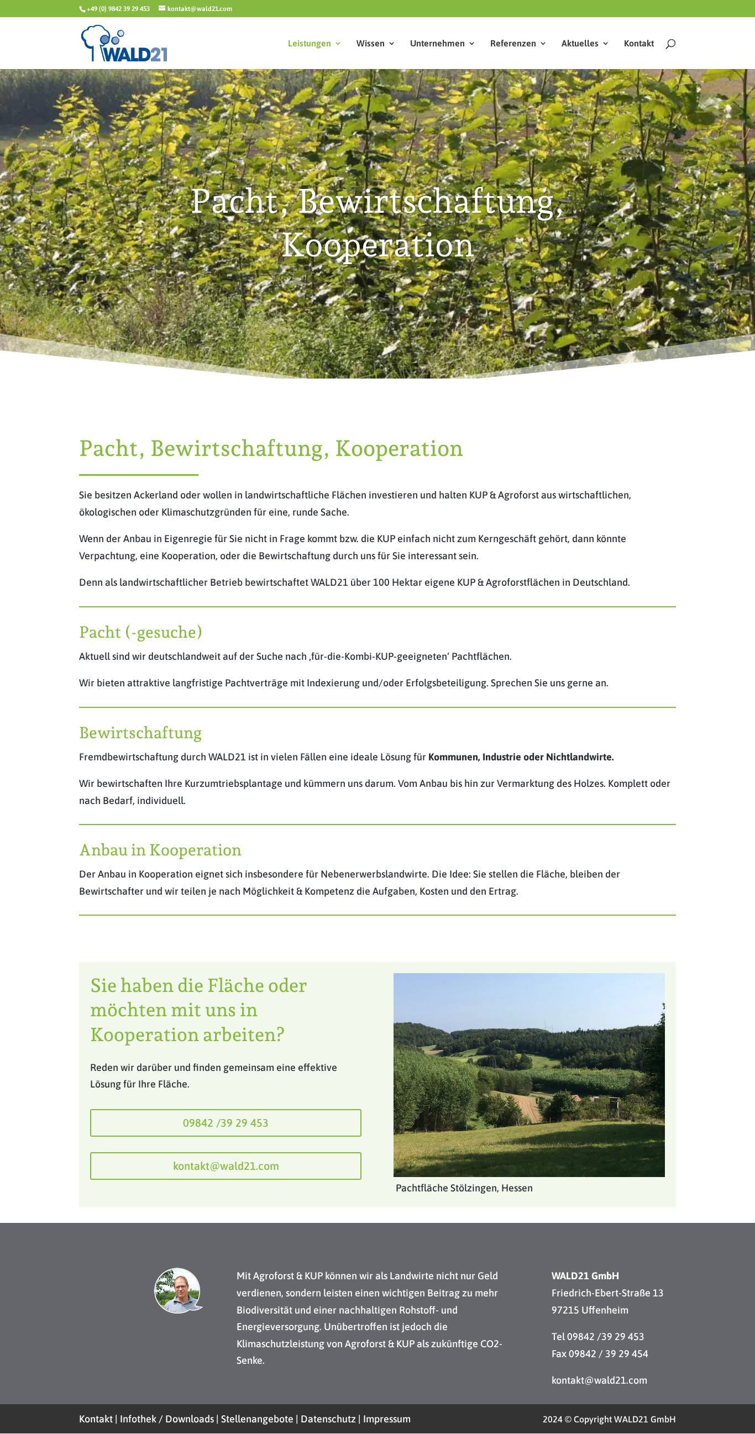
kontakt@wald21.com (226, 1165)
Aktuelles (580, 43)
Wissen (370, 43)
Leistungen (309, 43)
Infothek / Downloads (167, 1419)
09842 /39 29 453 (226, 1122)
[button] (24, 1409)
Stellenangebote (257, 1419)
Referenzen (513, 43)
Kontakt (639, 43)
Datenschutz (328, 1419)
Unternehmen (437, 43)
